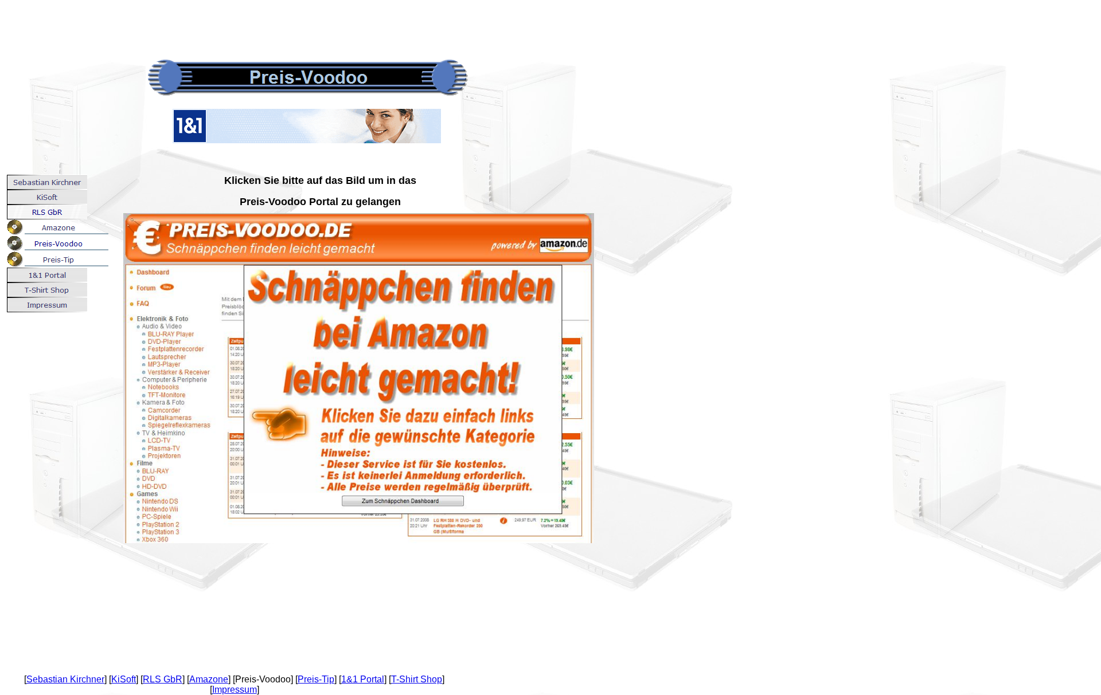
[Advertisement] (208, 26)
